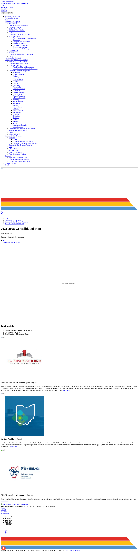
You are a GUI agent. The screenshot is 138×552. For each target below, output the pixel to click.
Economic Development (12, 22)
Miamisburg (17, 103)
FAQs (11, 56)
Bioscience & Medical (20, 47)
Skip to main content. (7, 2)
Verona (15, 123)
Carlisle (15, 76)
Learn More (66, 390)
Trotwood (16, 118)
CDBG (15, 139)
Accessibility (5, 513)
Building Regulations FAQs (18, 130)
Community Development (13, 136)
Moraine (15, 105)
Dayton (15, 83)
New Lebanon (17, 107)
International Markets (19, 43)
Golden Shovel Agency (72, 550)
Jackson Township (19, 96)
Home (3, 5)
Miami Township (18, 101)
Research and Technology (21, 49)
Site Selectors (13, 23)
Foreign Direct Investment (21, 42)
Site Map (4, 511)
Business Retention (15, 27)
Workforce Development (13, 58)
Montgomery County (7, 7)
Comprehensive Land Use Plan (19, 159)
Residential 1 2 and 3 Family (18, 61)
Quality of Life (13, 51)
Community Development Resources (20, 145)
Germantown (17, 90)
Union (15, 119)
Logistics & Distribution (20, 45)
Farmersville (17, 87)
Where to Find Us (14, 134)
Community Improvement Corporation (21, 54)
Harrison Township (19, 92)
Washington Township (20, 125)
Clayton (15, 81)
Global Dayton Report (16, 29)
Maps (10, 147)
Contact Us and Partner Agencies (19, 71)
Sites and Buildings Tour (13, 16)
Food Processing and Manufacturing (24, 38)
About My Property (15, 65)
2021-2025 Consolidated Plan (10, 242)
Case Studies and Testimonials (18, 25)
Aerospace (16, 40)
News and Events (10, 163)
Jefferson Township (19, 98)
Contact (3, 9)
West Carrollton (18, 127)
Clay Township (18, 80)
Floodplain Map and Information (23, 67)
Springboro (16, 116)
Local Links (13, 148)
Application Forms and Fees (18, 158)
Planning (8, 156)
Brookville (16, 72)
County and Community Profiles (19, 34)
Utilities (11, 32)
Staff (6, 20)
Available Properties (11, 18)
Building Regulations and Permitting (16, 60)
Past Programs (13, 150)
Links (11, 132)
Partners (11, 52)
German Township (19, 89)
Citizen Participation (15, 152)
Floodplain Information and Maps (19, 161)
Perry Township (18, 110)
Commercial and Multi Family (18, 63)
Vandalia (15, 121)
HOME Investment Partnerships (23, 141)
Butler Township (18, 74)
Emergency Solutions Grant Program (24, 143)
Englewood (16, 85)
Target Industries (14, 36)
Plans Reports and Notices (17, 154)
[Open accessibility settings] (4, 548)
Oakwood (16, 109)
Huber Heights (17, 94)
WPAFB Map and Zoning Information (25, 69)
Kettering (16, 100)
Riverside (16, 114)
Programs (12, 138)
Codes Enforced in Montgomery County (22, 129)
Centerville (16, 78)
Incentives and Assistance (17, 31)
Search (7, 165)
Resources (4, 11)
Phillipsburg (17, 112)
